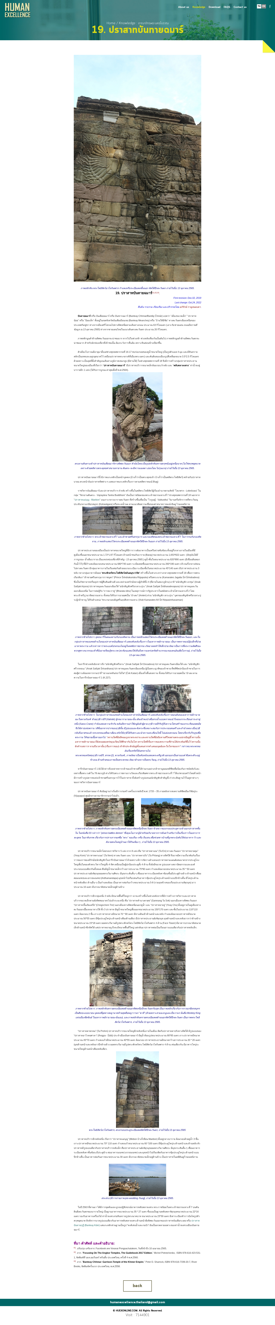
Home (111, 23)
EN (263, 6)
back (137, 1286)
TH (259, 6)
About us (183, 7)
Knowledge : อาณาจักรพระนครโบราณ (144, 23)
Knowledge (198, 7)
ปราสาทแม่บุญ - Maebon (87, 500)
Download (214, 7)
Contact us (240, 7)
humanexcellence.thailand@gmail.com (137, 1302)
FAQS (227, 7)
